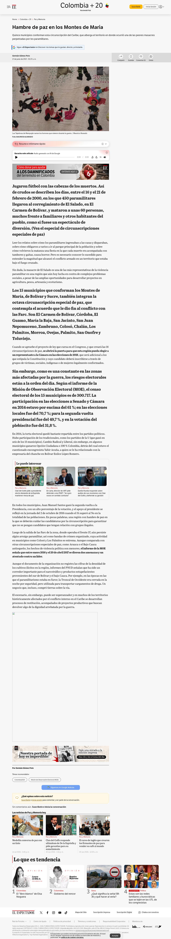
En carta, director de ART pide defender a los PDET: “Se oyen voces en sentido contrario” (58, 493)
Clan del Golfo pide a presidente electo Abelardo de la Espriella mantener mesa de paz (28, 493)
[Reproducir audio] (16, 157)
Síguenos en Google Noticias (62, 787)
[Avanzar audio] (97, 157)
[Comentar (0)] (141, 56)
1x (101, 157)
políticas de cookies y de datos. (72, 937)
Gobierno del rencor (65, 893)
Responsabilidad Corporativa (114, 921)
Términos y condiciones (87, 921)
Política (143, 891)
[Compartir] (121, 56)
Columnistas (21, 891)
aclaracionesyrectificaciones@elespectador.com (92, 930)
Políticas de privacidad (62, 921)
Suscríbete (136, 7)
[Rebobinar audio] (92, 157)
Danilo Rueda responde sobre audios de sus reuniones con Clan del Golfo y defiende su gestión (92, 493)
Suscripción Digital (124, 912)
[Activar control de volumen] (105, 157)
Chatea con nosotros (150, 912)
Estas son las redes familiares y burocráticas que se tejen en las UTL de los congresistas (143, 898)
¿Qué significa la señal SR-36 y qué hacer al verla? (105, 895)
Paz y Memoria (20, 488)
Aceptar (115, 936)
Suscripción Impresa (101, 912)
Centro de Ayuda (40, 921)
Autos (93, 891)
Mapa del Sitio (81, 912)
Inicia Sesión (151, 7)
